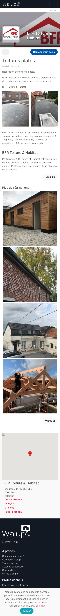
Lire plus (50, 176)
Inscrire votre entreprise (15, 585)
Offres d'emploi (10, 573)
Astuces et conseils (12, 566)
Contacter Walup (11, 559)
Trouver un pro (10, 563)
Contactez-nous (13, 499)
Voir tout (50, 420)
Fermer (27, 610)
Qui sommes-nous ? (13, 556)
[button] (30, 454)
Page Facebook (13, 511)
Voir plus (40, 605)
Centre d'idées (10, 570)
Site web (9, 507)
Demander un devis (44, 51)
